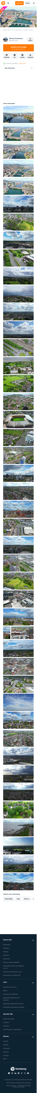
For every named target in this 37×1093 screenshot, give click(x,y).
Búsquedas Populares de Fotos (13, 1016)
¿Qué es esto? (22, 63)
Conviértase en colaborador (12, 1044)
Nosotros (6, 1041)
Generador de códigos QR (11, 988)
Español (5, 1060)
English (5, 1056)
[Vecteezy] (3, 3)
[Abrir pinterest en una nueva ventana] (18, 1088)
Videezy (5, 964)
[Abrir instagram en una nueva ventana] (11, 1088)
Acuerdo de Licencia (9, 1000)
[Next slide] (29, 911)
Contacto (6, 1037)
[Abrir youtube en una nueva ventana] (27, 1088)
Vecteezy (6, 961)
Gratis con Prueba (18, 48)
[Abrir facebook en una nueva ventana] (8, 1088)
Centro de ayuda (8, 1034)
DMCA (5, 1003)
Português (6, 1063)
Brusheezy (6, 957)
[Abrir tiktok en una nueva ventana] (21, 1088)
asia (18, 911)
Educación (6, 971)
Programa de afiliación (10, 1007)
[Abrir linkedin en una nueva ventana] (14, 1088)
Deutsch (6, 1067)
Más (4, 1074)
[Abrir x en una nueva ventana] (24, 1088)
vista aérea (8, 911)
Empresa (6, 968)
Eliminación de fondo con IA (12, 984)
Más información (10, 67)
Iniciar (28, 3)
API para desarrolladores (11, 975)
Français (6, 1070)
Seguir (30, 40)
